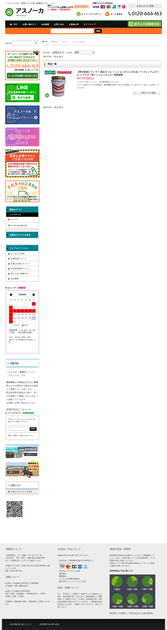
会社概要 (45, 24)
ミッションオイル (19, 225)
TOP (15, 24)
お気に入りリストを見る (21, 491)
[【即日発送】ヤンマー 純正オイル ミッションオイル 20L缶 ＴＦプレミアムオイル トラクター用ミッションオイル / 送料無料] (58, 84)
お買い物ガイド (30, 24)
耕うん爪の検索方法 (19, 273)
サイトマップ (90, 24)
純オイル (55, 41)
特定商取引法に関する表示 (50, 624)
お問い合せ (59, 24)
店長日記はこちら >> (18, 409)
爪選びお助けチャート (20, 264)
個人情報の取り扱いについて (21, 624)
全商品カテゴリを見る (20, 235)
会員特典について (18, 258)
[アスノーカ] (24, 12)
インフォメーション (19, 248)
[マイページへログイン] (90, 14)
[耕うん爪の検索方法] (144, 25)
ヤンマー (65, 41)
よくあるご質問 (17, 254)
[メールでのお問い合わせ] (22, 65)
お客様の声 (74, 24)
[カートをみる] (114, 14)
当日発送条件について (20, 268)
